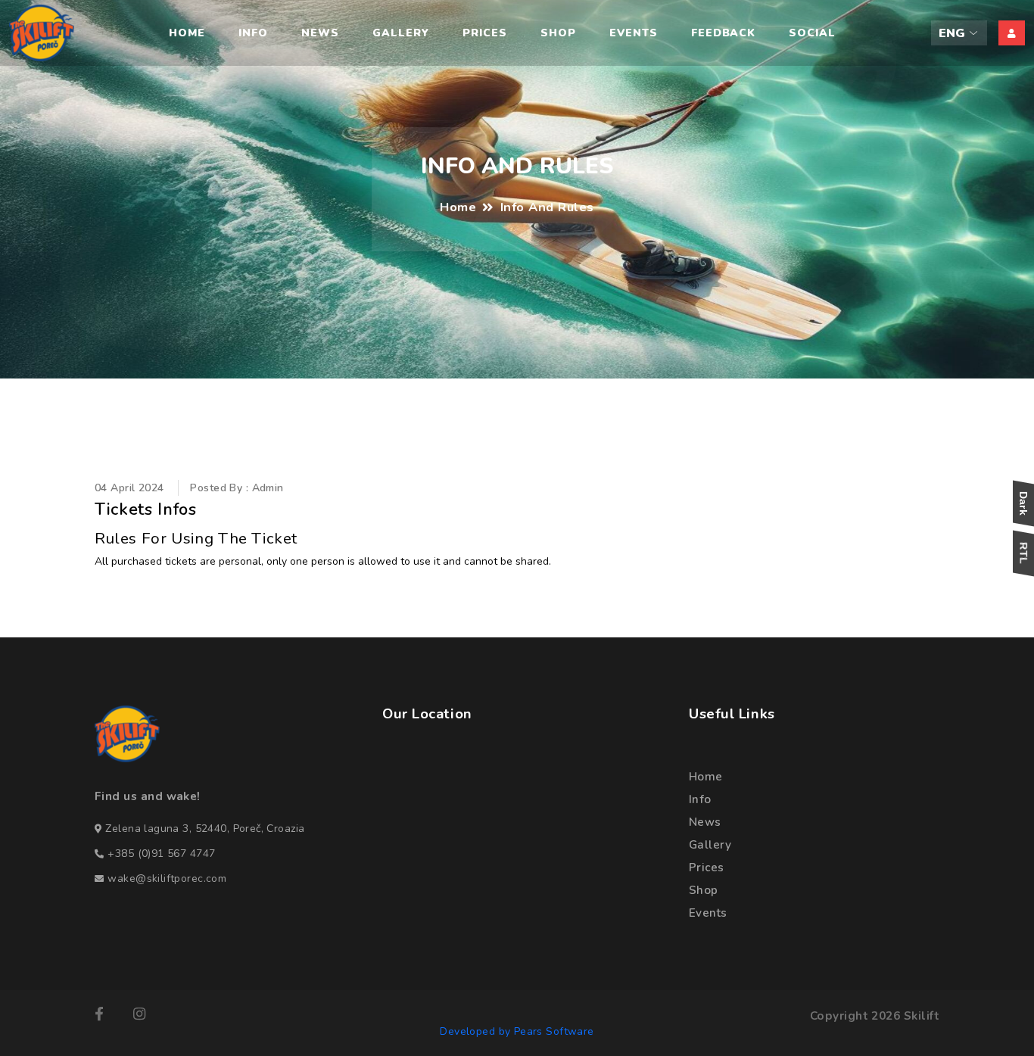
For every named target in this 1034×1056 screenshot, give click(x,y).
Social (812, 33)
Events (633, 33)
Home (187, 33)
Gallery (400, 33)
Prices (484, 33)
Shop (558, 33)
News (320, 33)
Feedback (723, 33)
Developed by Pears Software (516, 1031)
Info (253, 33)
